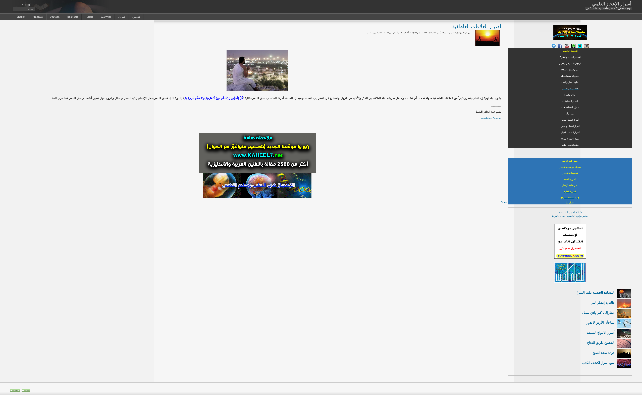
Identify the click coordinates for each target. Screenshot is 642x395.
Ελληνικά (105, 16)
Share (504, 202)
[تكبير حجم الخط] (29, 4)
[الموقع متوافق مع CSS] (25, 391)
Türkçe (89, 16)
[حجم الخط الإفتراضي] (26, 4)
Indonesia (72, 16)
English (21, 16)
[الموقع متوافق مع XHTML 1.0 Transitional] (15, 391)
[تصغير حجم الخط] (22, 4)
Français (38, 16)
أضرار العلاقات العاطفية (476, 26)
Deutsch (55, 16)
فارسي (136, 16)
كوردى (121, 16)
